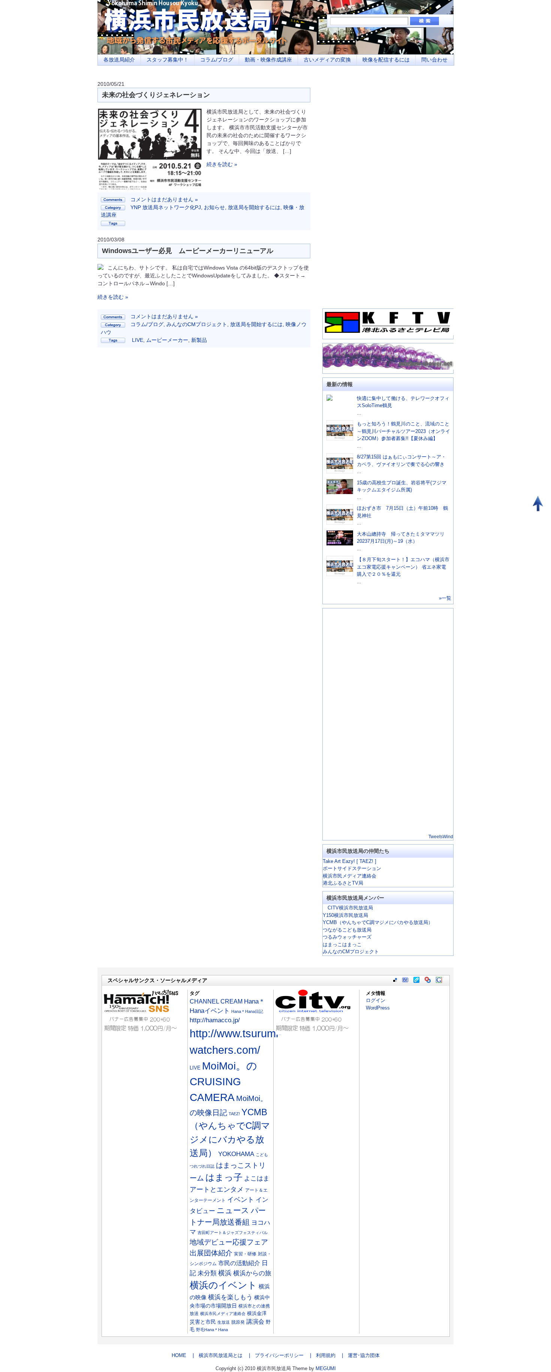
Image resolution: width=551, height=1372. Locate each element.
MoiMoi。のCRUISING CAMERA (223, 1081)
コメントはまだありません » (164, 199)
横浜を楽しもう (230, 1297)
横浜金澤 (257, 1313)
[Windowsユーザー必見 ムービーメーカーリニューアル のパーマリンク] (100, 268)
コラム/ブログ (216, 60)
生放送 (223, 1322)
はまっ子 (224, 1177)
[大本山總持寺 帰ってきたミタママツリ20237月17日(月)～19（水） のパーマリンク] (339, 544)
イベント (240, 1199)
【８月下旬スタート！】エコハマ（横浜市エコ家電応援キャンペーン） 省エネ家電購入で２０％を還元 (403, 567)
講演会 (255, 1321)
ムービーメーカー (167, 340)
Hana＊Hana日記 (247, 1011)
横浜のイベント (223, 1285)
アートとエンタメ (217, 1189)
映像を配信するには (386, 60)
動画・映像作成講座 (268, 60)
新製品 (199, 340)
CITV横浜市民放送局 (348, 908)
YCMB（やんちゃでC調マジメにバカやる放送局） (378, 922)
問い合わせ (434, 60)
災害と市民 (203, 1322)
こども (262, 1154)
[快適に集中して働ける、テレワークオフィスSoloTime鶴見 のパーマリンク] (329, 399)
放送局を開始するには (254, 207)
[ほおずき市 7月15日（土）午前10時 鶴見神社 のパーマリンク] (339, 523)
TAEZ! (234, 1113)
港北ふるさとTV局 (343, 883)
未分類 (207, 1273)
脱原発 (238, 1322)
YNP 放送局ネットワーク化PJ (165, 207)
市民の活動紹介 (239, 1263)
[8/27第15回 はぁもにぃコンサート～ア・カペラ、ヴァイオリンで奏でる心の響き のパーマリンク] (339, 472)
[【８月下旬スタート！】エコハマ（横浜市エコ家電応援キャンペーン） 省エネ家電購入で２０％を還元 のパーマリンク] (339, 574)
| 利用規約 (320, 1355)
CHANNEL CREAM (216, 1001)
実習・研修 (245, 1254)
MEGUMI (326, 1368)
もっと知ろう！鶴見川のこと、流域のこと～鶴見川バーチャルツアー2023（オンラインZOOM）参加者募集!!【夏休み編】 (403, 431)
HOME (179, 1355)
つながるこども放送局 (347, 930)
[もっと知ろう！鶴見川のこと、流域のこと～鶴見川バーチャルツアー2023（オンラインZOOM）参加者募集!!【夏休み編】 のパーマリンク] (339, 439)
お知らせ (214, 207)
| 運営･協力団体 (358, 1355)
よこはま (257, 1178)
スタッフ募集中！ (168, 60)
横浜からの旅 (252, 1273)
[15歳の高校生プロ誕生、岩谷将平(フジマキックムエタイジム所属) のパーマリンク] (339, 492)
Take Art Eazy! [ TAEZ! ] (349, 861)
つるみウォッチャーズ (347, 937)
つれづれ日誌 (202, 1166)
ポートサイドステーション (352, 868)
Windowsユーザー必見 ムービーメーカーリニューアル (187, 251)
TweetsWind (440, 836)
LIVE (137, 340)
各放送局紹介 (119, 60)
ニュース (233, 1210)
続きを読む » (222, 164)
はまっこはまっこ (342, 944)
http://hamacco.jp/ (215, 1020)
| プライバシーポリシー (274, 1355)
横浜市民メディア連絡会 (349, 876)
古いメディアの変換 (327, 60)
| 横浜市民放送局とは (215, 1355)
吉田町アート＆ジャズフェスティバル (233, 1232)
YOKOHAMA (236, 1154)
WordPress (378, 1008)
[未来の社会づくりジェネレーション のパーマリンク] (149, 187)
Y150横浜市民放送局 (345, 915)
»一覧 (445, 598)
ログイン (375, 1000)
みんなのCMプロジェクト (196, 324)
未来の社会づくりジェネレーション (156, 95)
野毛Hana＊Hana (212, 1329)
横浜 (225, 1273)
